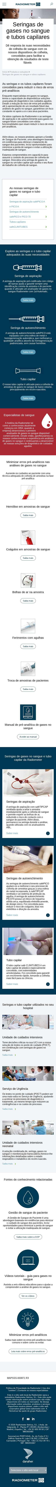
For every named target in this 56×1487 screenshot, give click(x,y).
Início (4, 72)
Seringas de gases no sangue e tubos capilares (24, 74)
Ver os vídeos (28, 1296)
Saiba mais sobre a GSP (28, 1237)
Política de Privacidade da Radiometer (23, 1388)
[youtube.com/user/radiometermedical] (28, 1420)
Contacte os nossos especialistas (33, 1390)
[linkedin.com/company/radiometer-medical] (33, 1420)
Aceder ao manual (28, 737)
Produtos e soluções (18, 72)
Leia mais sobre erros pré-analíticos (28, 1351)
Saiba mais (28, 300)
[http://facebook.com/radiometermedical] (22, 1420)
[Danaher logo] (28, 1461)
